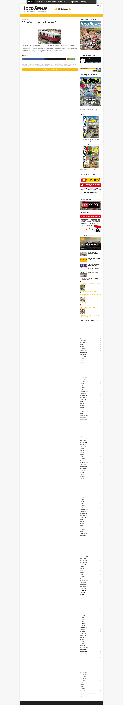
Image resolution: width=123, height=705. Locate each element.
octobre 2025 (90, 671)
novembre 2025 (90, 672)
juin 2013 (90, 385)
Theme (42, 703)
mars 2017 (90, 474)
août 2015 (90, 437)
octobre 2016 (90, 464)
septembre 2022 (90, 604)
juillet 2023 (90, 623)
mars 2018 (90, 497)
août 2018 (90, 507)
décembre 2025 (90, 674)
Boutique (69, 1)
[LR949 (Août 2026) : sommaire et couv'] (83, 254)
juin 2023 (90, 621)
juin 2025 (90, 663)
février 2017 (90, 472)
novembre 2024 (90, 651)
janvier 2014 (90, 399)
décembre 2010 (90, 342)
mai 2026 (90, 684)
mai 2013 (90, 383)
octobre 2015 (90, 440)
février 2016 (90, 448)
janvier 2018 (90, 494)
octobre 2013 (90, 393)
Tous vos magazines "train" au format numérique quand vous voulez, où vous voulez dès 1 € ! (94, 267)
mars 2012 (90, 360)
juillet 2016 (90, 458)
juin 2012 (90, 366)
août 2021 (90, 578)
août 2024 (90, 645)
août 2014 (90, 413)
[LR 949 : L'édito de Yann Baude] (83, 260)
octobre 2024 (90, 649)
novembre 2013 (90, 395)
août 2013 (90, 389)
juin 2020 (90, 551)
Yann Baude (83, 698)
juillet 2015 (90, 435)
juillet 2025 (90, 665)
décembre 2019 (90, 539)
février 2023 (90, 614)
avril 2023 (90, 617)
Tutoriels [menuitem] (36, 15)
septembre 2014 (90, 415)
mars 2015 (90, 427)
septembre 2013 (90, 391)
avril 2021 (90, 570)
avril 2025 (90, 661)
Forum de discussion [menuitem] (93, 15)
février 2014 (90, 401)
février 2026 (90, 678)
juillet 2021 (90, 576)
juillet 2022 (90, 600)
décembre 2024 (90, 653)
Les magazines (61, 1)
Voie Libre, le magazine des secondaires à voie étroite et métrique (90, 295)
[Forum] (96, 5)
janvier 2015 (90, 423)
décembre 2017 (90, 492)
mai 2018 (90, 501)
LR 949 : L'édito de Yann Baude (94, 259)
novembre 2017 (90, 490)
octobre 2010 (90, 340)
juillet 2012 (90, 368)
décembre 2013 (90, 397)
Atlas (27, 19)
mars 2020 (90, 545)
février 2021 (90, 566)
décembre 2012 (90, 378)
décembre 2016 (90, 468)
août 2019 (90, 531)
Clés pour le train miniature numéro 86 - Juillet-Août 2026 (90, 316)
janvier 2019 (90, 517)
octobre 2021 (90, 582)
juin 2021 (90, 574)
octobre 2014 (90, 417)
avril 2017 (90, 476)
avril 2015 (90, 429)
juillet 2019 (90, 529)
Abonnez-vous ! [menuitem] (27, 15)
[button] (99, 15)
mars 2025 (90, 659)
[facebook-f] (98, 5)
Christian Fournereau (85, 696)
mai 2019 (90, 525)
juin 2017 (90, 480)
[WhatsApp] (70, 59)
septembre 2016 (90, 462)
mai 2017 (90, 478)
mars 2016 (90, 450)
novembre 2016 (90, 466)
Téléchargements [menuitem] (47, 15)
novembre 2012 (90, 376)
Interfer (30, 55)
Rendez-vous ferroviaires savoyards (89, 291)
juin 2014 (90, 409)
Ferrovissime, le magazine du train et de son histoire (90, 284)
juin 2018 (90, 503)
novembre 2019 (90, 537)
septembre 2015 (90, 439)
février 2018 (90, 496)
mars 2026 (90, 680)
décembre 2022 (90, 610)
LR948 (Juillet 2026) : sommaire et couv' (93, 273)
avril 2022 (90, 594)
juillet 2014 (90, 411)
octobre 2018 (90, 511)
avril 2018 (90, 499)
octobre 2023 (90, 629)
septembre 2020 (90, 556)
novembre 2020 (90, 560)
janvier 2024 (90, 633)
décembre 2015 (90, 444)
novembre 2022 (90, 608)
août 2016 (90, 460)
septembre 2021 (90, 580)
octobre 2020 (90, 558)
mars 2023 (90, 615)
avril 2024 (90, 639)
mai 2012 (90, 364)
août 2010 (90, 338)
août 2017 (90, 484)
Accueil (23, 19)
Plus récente (25, 73)
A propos (82, 1)
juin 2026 (90, 686)
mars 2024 (90, 637)
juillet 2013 (90, 387)
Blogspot (29, 703)
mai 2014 (90, 407)
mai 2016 (90, 454)
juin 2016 (90, 456)
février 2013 (90, 381)
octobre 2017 (90, 488)
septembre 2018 (90, 509)
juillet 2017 (90, 482)
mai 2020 (90, 549)
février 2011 (90, 344)
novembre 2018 (90, 513)
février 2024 (90, 635)
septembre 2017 (90, 486)
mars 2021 (90, 568)
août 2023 (90, 625)
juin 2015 (90, 433)
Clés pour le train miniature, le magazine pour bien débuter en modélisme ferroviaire (90, 307)
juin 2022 (90, 598)
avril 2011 (90, 346)
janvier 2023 (90, 612)
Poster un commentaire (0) (50, 69)
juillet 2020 (90, 553)
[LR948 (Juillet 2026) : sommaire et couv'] (83, 274)
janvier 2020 (90, 541)
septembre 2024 (90, 647)
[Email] (73, 59)
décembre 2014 (90, 421)
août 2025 (90, 667)
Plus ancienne (74, 73)
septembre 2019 (90, 533)
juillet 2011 (90, 348)
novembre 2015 (90, 442)
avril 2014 (90, 405)
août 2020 (90, 555)
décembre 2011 (90, 354)
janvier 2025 (90, 655)
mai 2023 (90, 619)
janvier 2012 (90, 356)
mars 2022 (90, 592)
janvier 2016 (90, 446)
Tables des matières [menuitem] (79, 15)
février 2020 (90, 543)
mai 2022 (90, 596)
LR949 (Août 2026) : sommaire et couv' (93, 253)
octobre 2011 (90, 350)
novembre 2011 (90, 352)
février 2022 (90, 590)
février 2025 (90, 657)
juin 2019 (90, 527)
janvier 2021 (90, 564)
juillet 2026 (90, 688)
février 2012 (90, 358)
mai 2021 (90, 572)
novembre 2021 (90, 584)
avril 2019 (90, 523)
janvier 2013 (90, 380)
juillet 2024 (90, 643)
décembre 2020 (90, 562)
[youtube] (100, 5)
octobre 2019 (90, 535)
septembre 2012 (90, 372)
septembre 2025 (90, 669)
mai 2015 (90, 431)
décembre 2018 (90, 515)
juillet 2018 (90, 505)
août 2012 (90, 370)
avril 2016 (90, 452)
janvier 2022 (90, 588)
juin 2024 (90, 641)
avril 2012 (90, 362)
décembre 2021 (90, 586)
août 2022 (90, 602)
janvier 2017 (90, 470)
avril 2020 (90, 547)
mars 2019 (90, 521)
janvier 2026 (90, 676)
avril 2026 (90, 682)
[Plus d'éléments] (76, 59)
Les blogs (40, 1)
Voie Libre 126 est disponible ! (87, 303)
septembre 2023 (90, 627)
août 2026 (90, 690)
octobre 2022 (90, 606)
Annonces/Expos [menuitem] (58, 15)
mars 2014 (90, 403)
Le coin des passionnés (50, 1)
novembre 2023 (90, 631)
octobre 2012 (90, 374)
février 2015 (90, 425)
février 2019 (90, 519)
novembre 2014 (90, 419)
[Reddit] (68, 59)
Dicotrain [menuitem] (69, 15)
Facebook (75, 1)
